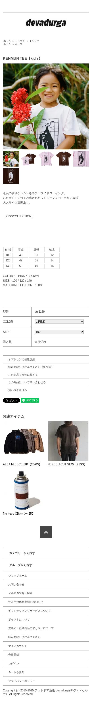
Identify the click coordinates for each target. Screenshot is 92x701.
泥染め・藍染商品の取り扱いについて (31, 628)
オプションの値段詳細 (21, 359)
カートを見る (16, 672)
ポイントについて (19, 619)
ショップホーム (17, 575)
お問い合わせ (16, 584)
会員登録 (13, 654)
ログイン (13, 663)
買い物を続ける (17, 390)
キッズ (18, 44)
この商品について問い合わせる (27, 382)
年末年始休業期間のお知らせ (25, 601)
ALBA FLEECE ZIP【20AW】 (22, 464)
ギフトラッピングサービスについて (29, 610)
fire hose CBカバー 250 (18, 513)
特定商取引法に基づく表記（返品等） (31, 367)
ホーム (7, 41)
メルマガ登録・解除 (20, 593)
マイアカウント (17, 646)
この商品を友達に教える (23, 374)
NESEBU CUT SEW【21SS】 (67, 464)
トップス (20, 41)
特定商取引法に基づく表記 (24, 637)
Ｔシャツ (34, 41)
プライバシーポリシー (21, 681)
